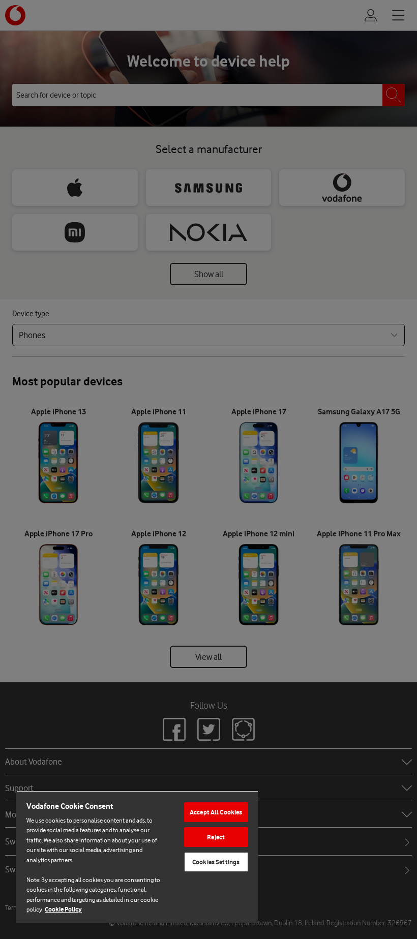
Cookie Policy (63, 909)
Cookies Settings (216, 862)
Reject (216, 837)
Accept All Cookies (216, 812)
